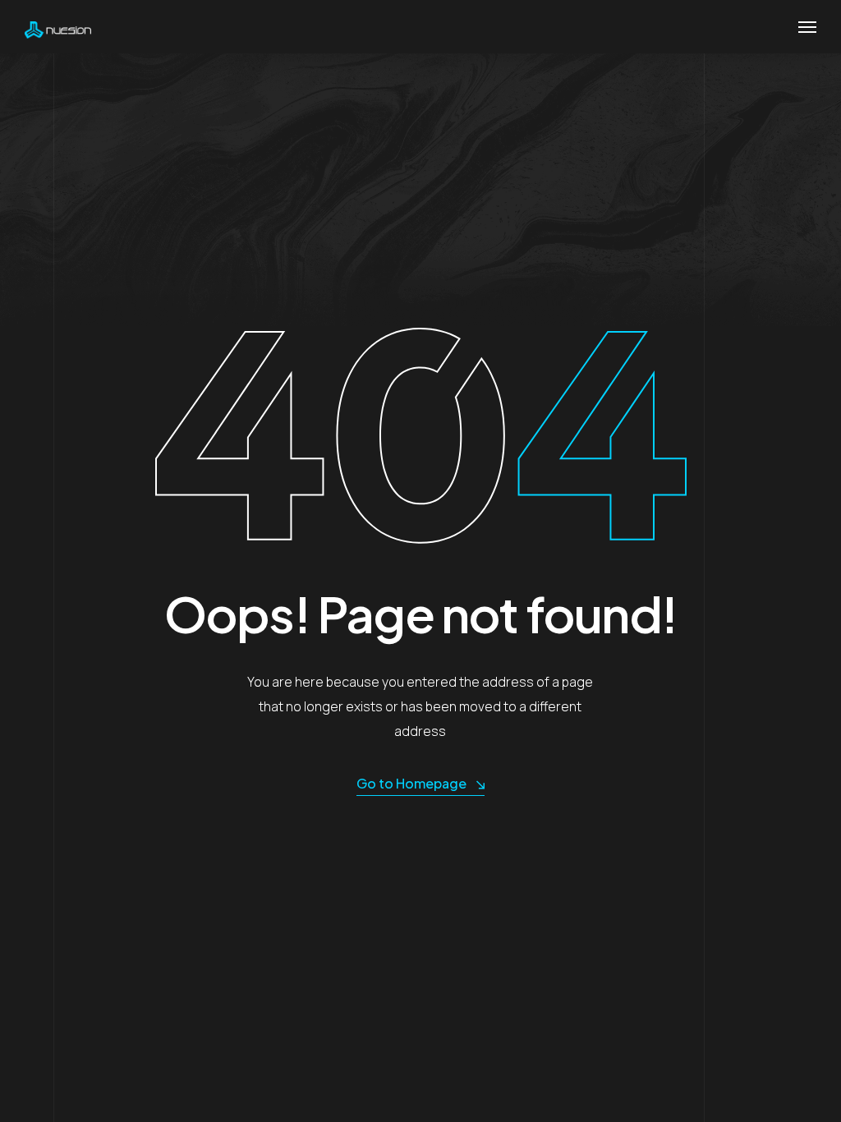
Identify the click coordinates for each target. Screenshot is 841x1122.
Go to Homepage (411, 783)
